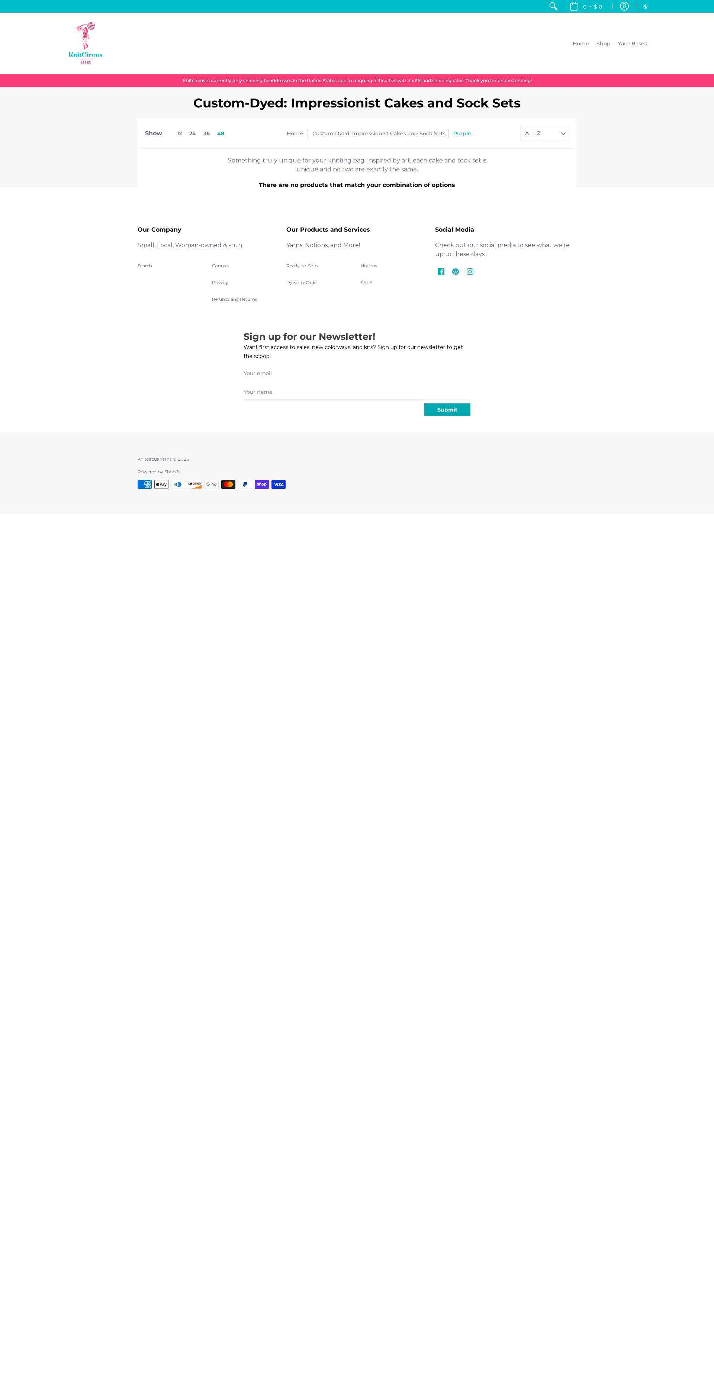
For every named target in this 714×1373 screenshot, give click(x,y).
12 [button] (179, 133)
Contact (220, 265)
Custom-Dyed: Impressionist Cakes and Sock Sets (379, 133)
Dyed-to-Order (302, 282)
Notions (369, 265)
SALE (366, 282)
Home (295, 133)
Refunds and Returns (234, 299)
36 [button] (206, 133)
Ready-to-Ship (302, 265)
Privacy (220, 282)
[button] (586, 6)
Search (145, 265)
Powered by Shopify (159, 471)
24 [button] (192, 133)
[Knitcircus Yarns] (85, 43)
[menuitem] (553, 6)
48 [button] (220, 133)
